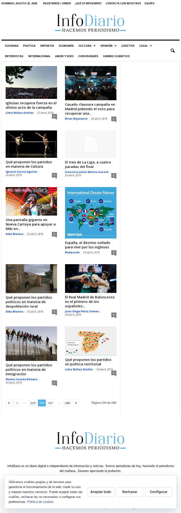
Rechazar (129, 492)
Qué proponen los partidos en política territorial (88, 361)
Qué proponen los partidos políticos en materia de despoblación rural (29, 302)
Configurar (159, 492)
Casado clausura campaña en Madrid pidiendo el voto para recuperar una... (90, 109)
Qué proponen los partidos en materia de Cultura (29, 164)
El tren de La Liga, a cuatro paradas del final (88, 164)
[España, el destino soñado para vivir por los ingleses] (90, 212)
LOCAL (143, 45)
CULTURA (84, 45)
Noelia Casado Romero (21, 379)
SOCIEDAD (11, 45)
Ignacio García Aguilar (21, 171)
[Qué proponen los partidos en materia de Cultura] (31, 144)
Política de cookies (40, 502)
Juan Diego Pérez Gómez (82, 311)
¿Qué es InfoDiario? (88, 3)
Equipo (150, 3)
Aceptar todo (100, 492)
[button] (172, 51)
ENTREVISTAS (14, 56)
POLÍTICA (29, 45)
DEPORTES (47, 45)
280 (67, 403)
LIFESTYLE (128, 45)
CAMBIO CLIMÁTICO (116, 56)
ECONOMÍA (66, 45)
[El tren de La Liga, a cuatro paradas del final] (90, 144)
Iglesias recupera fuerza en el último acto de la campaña (31, 105)
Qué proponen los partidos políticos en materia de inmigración (29, 369)
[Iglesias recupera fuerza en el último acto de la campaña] (31, 82)
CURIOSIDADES (88, 56)
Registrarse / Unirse (57, 3)
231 (50, 403)
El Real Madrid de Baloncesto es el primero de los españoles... (90, 301)
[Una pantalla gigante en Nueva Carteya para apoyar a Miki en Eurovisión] (31, 201)
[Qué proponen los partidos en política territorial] (90, 340)
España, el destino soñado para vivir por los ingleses (87, 244)
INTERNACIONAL (39, 56)
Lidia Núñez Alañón (19, 112)
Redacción (72, 252)
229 (32, 403)
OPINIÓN (106, 45)
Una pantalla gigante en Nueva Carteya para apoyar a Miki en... (31, 224)
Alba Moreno (14, 234)
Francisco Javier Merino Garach (87, 172)
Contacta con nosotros (123, 3)
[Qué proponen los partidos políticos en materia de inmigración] (31, 343)
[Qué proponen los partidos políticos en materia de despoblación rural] (31, 278)
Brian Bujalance (76, 118)
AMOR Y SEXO (64, 56)
